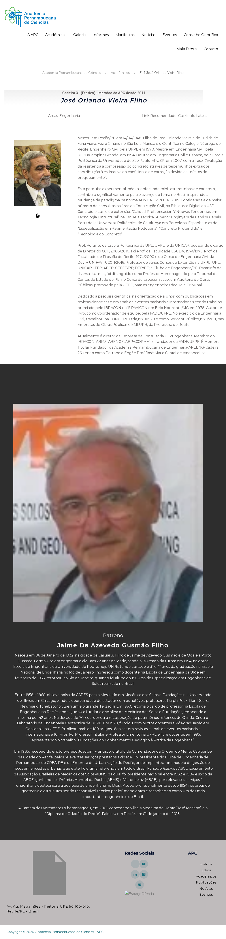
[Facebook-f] (135, 864)
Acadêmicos (55, 35)
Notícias (148, 35)
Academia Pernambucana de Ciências (71, 73)
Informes (101, 35)
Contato (211, 49)
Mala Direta (187, 49)
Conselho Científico (201, 35)
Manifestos (125, 35)
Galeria (79, 35)
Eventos (169, 35)
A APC (32, 35)
